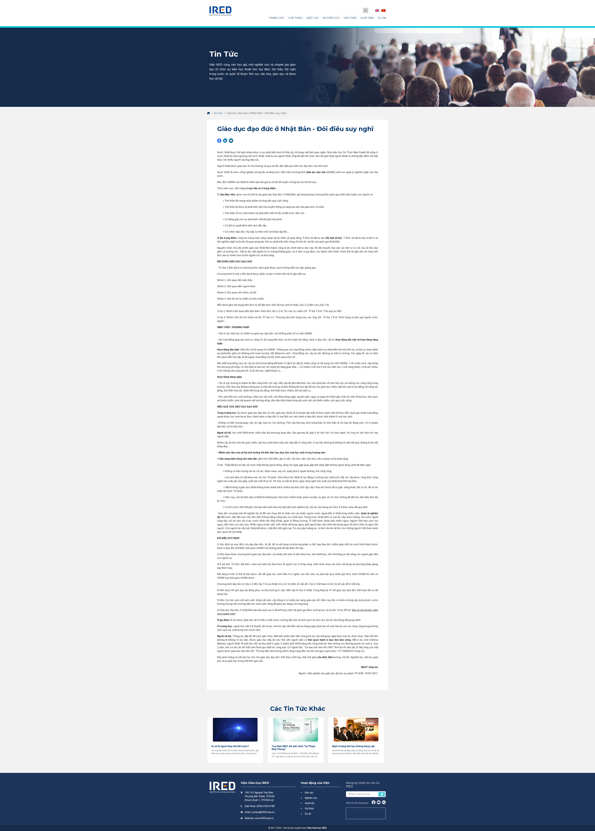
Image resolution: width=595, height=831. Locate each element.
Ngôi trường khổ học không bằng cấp (353, 746)
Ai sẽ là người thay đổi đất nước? (230, 746)
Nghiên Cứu (331, 17)
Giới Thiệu (295, 17)
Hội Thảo (350, 17)
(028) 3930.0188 (266, 806)
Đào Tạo (313, 17)
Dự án (308, 813)
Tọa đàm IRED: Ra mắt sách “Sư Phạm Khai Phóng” (293, 748)
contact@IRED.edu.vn (263, 812)
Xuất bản (309, 803)
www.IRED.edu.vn (264, 818)
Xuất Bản (367, 17)
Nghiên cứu (311, 797)
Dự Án (382, 17)
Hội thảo (309, 808)
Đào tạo (309, 792)
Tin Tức (218, 113)
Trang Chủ (276, 17)
